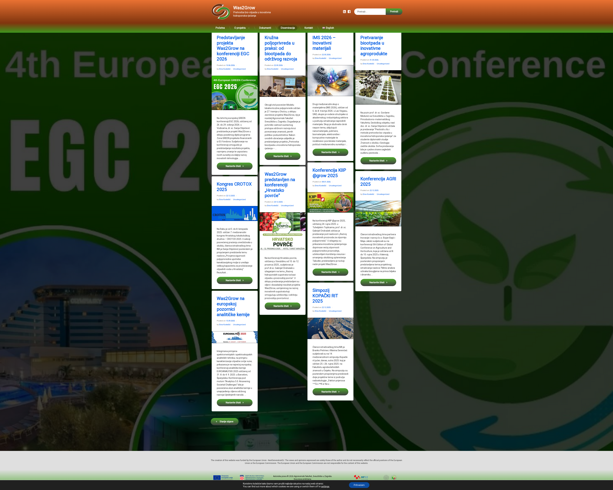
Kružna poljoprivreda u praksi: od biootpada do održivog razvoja (281, 48)
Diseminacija (288, 27)
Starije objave (226, 421)
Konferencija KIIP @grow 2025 (329, 173)
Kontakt (308, 27)
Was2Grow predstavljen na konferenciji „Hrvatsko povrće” (280, 185)
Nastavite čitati (239, 166)
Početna (220, 27)
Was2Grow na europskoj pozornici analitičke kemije (233, 306)
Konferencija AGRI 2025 (378, 181)
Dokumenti (265, 27)
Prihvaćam (359, 485)
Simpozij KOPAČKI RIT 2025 (325, 296)
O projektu (240, 27)
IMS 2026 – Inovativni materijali (324, 43)
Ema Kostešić (225, 69)
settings (325, 486)
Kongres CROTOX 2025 (234, 186)
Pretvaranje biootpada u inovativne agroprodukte (373, 45)
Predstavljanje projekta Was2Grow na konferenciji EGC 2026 (233, 48)
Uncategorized (239, 69)
